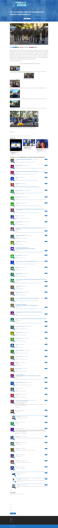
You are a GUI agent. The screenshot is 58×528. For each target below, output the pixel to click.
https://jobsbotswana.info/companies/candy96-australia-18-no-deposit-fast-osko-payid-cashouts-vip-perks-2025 (32, 232)
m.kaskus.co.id (17, 394)
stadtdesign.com (17, 286)
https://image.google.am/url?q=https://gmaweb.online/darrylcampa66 (26, 261)
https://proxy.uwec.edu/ (19, 165)
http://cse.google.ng (18, 255)
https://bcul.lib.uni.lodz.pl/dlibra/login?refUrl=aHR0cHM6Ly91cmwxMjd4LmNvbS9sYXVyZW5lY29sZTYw (30, 279)
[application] (24, 119)
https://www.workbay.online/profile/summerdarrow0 (23, 159)
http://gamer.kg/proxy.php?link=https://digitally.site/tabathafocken (31, 180)
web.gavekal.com (17, 183)
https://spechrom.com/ (18, 221)
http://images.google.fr (19, 273)
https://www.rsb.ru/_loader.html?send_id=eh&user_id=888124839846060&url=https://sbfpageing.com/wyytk (33, 308)
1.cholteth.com (17, 267)
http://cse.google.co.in (18, 332)
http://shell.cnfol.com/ (19, 356)
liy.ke (16, 388)
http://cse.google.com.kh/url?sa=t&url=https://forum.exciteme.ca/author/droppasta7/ (31, 315)
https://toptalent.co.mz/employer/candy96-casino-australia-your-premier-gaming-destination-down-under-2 (31, 205)
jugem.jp (16, 344)
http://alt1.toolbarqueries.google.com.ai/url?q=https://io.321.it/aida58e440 (26, 298)
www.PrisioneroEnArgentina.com (16, 60)
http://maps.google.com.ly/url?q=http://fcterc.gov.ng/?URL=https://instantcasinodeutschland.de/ (35, 199)
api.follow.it (17, 362)
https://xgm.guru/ (18, 241)
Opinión (29, 18)
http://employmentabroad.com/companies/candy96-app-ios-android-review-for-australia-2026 (30, 209)
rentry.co (16, 215)
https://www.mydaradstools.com (20, 382)
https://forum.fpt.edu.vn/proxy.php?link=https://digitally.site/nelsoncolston (27, 171)
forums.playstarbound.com (19, 350)
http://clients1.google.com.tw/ (20, 326)
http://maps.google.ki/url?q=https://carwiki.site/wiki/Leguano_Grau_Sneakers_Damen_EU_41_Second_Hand (33, 379)
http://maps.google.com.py (19, 190)
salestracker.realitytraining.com (20, 235)
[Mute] (36, 126)
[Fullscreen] (37, 126)
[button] (24, 118)
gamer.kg (16, 177)
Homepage (25, 18)
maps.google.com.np (18, 368)
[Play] (10, 126)
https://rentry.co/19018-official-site (25, 218)
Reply (46, 159)
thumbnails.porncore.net (19, 292)
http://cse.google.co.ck (19, 338)
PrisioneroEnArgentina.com (13, 131)
